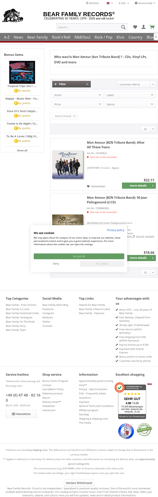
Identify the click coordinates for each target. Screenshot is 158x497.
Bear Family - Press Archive (21, 305)
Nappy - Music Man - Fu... (22, 98)
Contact (46, 385)
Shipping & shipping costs (93, 418)
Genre (111, 104)
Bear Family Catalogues (19, 317)
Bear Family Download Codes (22, 313)
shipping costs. (40, 450)
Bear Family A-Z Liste (17, 309)
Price (58, 104)
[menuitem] (91, 27)
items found (63, 116)
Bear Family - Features (91, 313)
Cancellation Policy (53, 389)
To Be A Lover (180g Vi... (22, 136)
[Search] (123, 27)
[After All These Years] (67, 164)
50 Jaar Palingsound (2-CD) (117, 199)
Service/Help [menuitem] (144, 3)
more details (138, 185)
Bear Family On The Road (20, 321)
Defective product (52, 393)
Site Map (84, 414)
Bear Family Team (16, 330)
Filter (62, 84)
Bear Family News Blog (55, 305)
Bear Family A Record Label (94, 309)
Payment (84, 402)
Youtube (47, 326)
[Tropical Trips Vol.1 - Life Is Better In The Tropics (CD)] (22, 72)
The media (85, 422)
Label (110, 95)
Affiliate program (88, 410)
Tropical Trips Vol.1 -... (22, 86)
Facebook (48, 309)
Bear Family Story (16, 326)
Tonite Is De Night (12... (22, 123)
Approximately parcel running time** (96, 383)
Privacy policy (115, 230)
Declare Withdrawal (79, 483)
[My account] (144, 27)
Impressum (48, 410)
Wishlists (93, 3)
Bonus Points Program (55, 381)
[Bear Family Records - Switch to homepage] (13, 15)
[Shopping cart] (152, 27)
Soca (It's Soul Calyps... (22, 111)
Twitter (46, 321)
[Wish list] (135, 27)
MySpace (47, 317)
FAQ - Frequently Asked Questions (92, 395)
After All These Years (116, 144)
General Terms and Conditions (96, 406)
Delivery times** (51, 402)
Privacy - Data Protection (93, 389)
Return (46, 397)
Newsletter (48, 406)
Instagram (48, 313)
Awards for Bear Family (92, 305)
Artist (58, 95)
